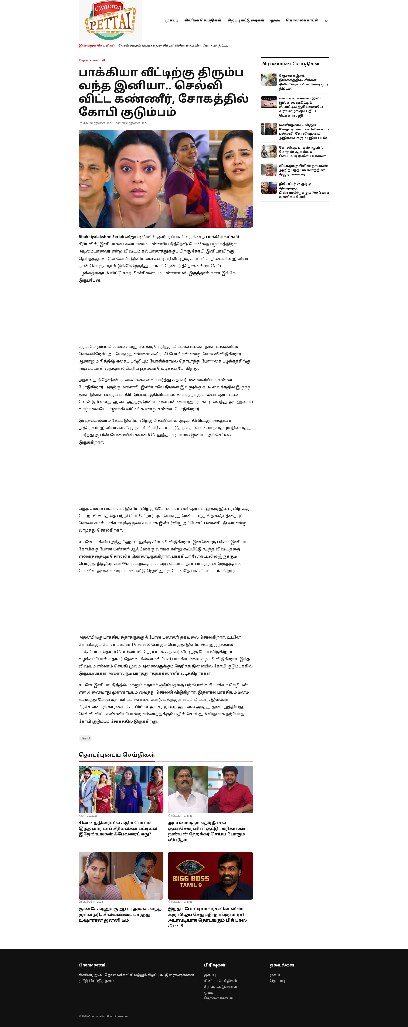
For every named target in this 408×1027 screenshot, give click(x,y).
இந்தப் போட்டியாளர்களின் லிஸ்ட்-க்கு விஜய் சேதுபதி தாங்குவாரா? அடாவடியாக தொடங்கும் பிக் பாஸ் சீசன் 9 (207, 917)
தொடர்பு (277, 980)
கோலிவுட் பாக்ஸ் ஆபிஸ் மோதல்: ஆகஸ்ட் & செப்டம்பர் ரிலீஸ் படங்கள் (302, 151)
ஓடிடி (275, 20)
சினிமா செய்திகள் (202, 20)
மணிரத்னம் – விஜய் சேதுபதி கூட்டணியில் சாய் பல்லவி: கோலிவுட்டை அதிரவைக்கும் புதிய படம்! (304, 131)
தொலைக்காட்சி (302, 20)
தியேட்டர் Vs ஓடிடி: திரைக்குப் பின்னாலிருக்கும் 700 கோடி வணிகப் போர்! (304, 190)
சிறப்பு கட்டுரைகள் (245, 20)
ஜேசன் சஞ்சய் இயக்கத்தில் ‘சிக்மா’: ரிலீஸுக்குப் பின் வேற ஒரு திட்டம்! (173, 45)
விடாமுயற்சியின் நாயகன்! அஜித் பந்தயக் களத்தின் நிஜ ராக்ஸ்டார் (303, 170)
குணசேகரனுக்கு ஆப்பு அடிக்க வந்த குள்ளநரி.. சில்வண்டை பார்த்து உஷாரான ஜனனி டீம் (120, 914)
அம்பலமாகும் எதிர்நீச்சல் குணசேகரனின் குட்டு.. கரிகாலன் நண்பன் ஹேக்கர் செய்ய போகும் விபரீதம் (206, 831)
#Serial (85, 738)
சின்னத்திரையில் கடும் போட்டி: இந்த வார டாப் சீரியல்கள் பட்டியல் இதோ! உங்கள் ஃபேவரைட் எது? (118, 828)
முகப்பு (171, 20)
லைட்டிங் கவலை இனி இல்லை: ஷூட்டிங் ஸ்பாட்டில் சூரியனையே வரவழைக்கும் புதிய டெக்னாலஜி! (301, 106)
